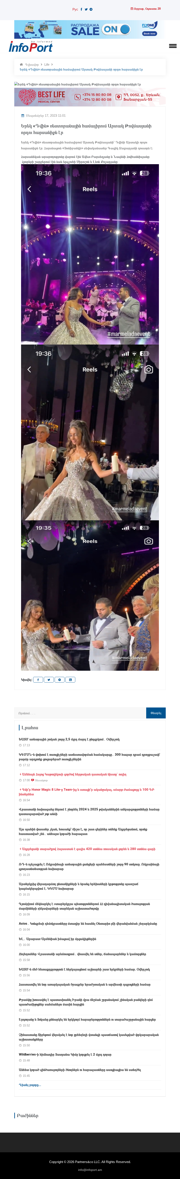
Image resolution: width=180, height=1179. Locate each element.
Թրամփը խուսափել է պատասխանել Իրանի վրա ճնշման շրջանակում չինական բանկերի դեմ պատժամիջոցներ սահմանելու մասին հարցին (86, 1002)
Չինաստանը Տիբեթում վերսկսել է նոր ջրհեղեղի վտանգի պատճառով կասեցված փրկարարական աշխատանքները (89, 1037)
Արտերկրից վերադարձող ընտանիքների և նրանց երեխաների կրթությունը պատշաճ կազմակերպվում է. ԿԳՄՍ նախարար (78, 886)
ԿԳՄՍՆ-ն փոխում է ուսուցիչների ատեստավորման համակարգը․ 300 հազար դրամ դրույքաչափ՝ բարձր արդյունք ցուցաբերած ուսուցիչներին (89, 757)
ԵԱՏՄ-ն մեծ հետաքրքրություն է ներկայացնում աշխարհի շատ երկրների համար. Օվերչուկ (84, 969)
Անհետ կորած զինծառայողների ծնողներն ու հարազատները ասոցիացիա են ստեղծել (80, 1069)
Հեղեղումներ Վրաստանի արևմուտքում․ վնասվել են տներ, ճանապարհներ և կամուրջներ (82, 954)
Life (46, 64)
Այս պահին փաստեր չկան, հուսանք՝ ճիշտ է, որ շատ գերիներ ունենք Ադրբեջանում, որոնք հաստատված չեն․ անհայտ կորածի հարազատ (83, 831)
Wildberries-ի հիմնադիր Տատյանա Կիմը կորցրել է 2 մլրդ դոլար (65, 1054)
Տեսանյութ (41, 780)
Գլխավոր (32, 64)
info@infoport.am (90, 1170)
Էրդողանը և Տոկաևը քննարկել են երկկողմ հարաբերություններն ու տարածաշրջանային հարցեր (87, 1019)
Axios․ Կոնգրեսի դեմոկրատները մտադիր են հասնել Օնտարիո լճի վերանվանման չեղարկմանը (88, 923)
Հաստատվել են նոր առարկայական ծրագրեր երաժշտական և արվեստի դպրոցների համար (85, 984)
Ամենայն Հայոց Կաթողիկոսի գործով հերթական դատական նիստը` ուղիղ (74, 774)
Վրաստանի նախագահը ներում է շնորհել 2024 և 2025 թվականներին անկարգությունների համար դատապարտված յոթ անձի (89, 811)
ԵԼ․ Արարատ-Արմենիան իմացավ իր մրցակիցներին (57, 938)
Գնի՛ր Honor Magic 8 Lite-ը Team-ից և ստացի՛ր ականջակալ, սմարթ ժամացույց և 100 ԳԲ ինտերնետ (86, 792)
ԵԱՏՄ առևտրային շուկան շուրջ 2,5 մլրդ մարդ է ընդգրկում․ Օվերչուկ (69, 739)
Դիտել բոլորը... (30, 1084)
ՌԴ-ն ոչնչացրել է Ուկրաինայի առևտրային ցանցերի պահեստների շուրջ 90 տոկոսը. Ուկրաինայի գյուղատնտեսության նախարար (89, 866)
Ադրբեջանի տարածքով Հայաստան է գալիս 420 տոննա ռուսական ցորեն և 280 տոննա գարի (88, 848)
